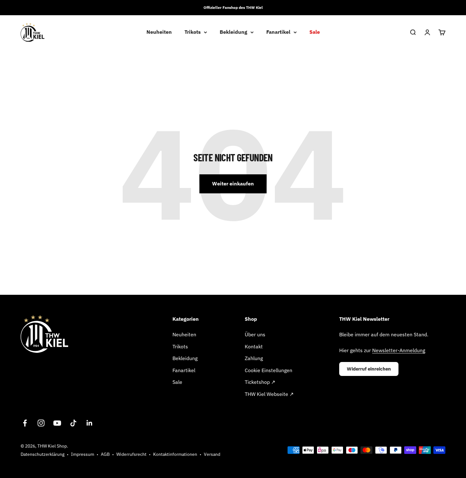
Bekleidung (233, 32)
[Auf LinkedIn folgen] (89, 423)
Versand (212, 454)
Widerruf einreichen (369, 369)
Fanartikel (278, 32)
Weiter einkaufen (233, 183)
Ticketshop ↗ (260, 382)
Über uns (255, 334)
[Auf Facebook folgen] (25, 423)
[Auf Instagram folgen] (41, 423)
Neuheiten (159, 32)
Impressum (82, 454)
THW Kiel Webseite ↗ (269, 394)
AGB (105, 454)
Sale (314, 32)
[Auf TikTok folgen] (73, 423)
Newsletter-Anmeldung (398, 350)
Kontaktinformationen (175, 454)
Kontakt (254, 346)
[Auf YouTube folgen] (57, 423)
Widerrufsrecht (131, 454)
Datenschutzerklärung (42, 454)
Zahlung (254, 358)
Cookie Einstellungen (268, 370)
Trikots (192, 32)
